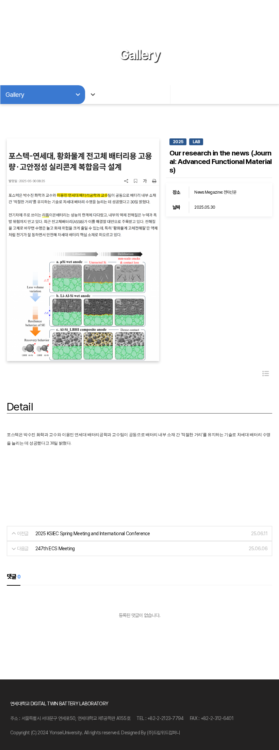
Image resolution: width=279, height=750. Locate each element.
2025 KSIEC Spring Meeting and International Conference (92, 533)
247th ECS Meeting (55, 548)
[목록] (265, 374)
